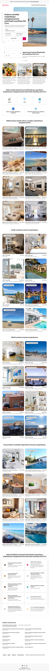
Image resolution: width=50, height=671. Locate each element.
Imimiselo (28, 668)
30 (6, 55)
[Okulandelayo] (27, 61)
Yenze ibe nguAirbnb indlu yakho (38, 5)
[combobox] (15, 30)
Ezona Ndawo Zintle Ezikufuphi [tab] (25, 625)
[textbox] (9, 35)
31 (8, 55)
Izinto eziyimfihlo (22, 668)
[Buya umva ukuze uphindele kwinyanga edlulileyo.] (6, 38)
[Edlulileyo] (22, 61)
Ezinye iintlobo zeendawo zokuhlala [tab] (9, 625)
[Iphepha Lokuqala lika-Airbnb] (5, 5)
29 (20, 53)
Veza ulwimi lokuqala (34, 1)
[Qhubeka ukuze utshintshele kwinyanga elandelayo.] (20, 38)
